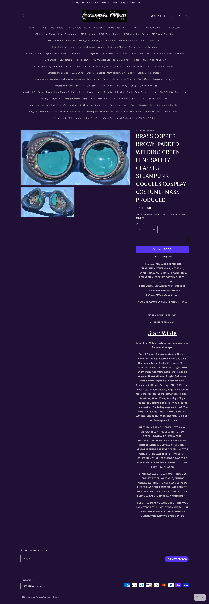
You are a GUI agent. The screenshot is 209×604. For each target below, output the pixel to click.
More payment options (162, 256)
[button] (23, 16)
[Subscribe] (72, 558)
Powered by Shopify (51, 597)
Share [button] (142, 525)
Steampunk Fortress (35, 597)
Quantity (140, 223)
